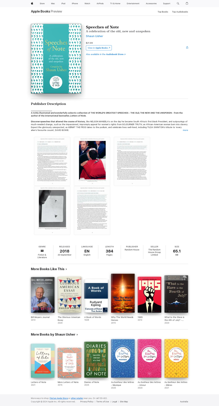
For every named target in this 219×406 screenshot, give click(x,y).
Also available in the (104, 54)
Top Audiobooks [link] (180, 12)
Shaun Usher (94, 36)
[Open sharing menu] (187, 48)
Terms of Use (102, 402)
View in (98, 48)
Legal (114, 402)
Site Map (124, 402)
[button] (178, 3)
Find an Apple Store (59, 398)
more (185, 130)
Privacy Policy (86, 402)
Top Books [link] (163, 12)
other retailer (77, 398)
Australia (184, 402)
